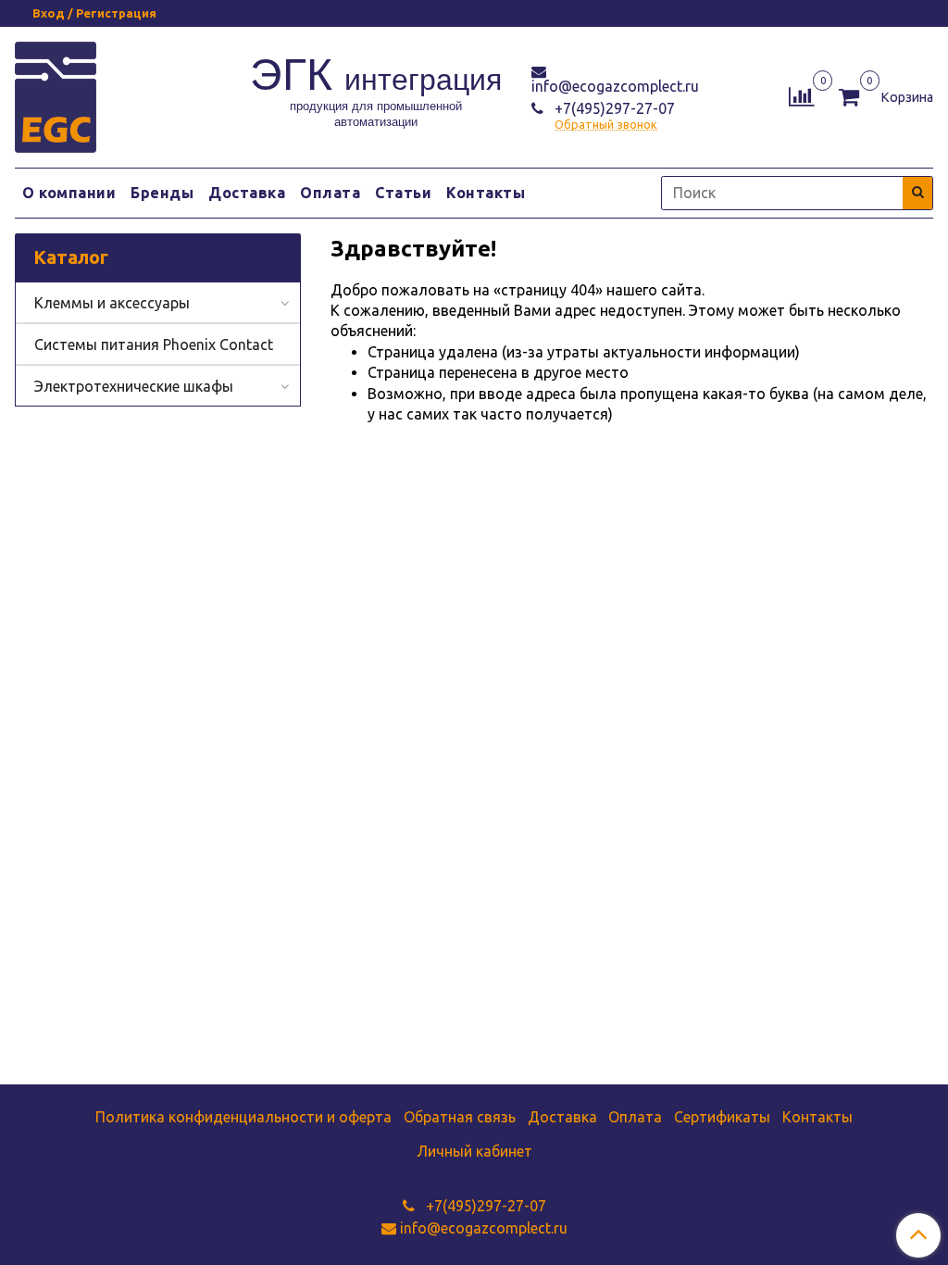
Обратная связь (460, 1116)
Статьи (403, 192)
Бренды (162, 192)
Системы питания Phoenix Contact (153, 344)
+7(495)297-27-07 (613, 108)
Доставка (246, 192)
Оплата (330, 192)
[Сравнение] (801, 95)
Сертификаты (722, 1116)
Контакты (485, 192)
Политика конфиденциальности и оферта (243, 1116)
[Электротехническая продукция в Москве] (55, 94)
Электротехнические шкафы (133, 386)
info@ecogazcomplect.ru (615, 86)
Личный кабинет (474, 1151)
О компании (69, 192)
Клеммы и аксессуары (112, 302)
